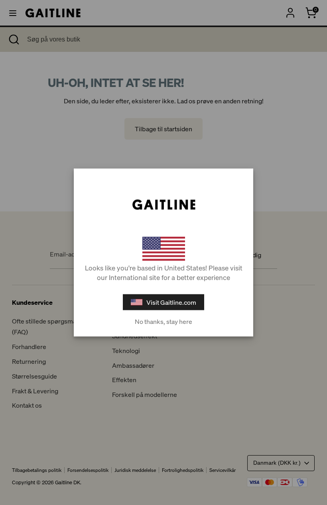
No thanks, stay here (163, 321)
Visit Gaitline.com (171, 302)
